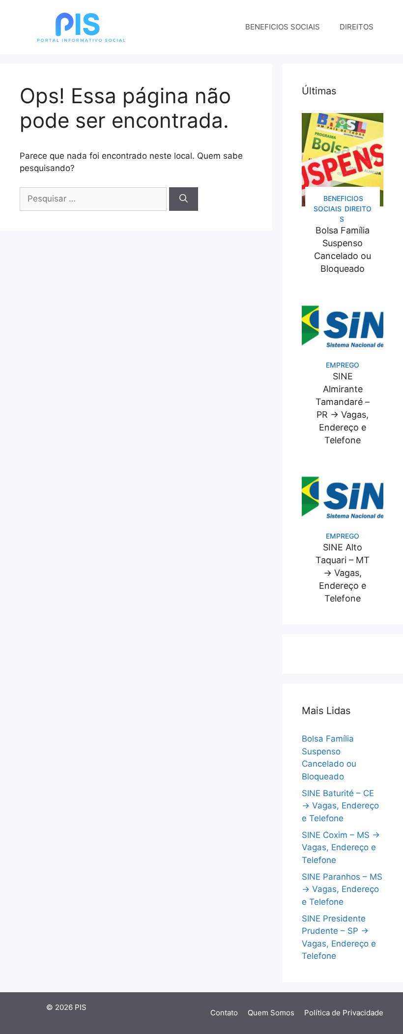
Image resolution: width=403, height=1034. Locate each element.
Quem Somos (271, 1012)
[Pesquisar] (183, 199)
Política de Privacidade (343, 1012)
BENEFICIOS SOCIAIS (282, 26)
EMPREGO (342, 365)
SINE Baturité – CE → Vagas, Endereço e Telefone (340, 805)
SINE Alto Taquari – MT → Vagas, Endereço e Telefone (343, 572)
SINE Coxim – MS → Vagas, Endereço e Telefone (341, 847)
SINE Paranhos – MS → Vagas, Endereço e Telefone (342, 889)
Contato (224, 1012)
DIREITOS (357, 26)
